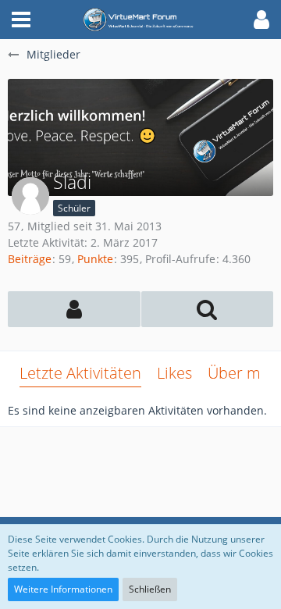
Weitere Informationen (63, 589)
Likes (174, 372)
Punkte (95, 258)
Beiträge (30, 258)
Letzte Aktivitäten (80, 372)
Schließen (150, 589)
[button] (21, 19)
